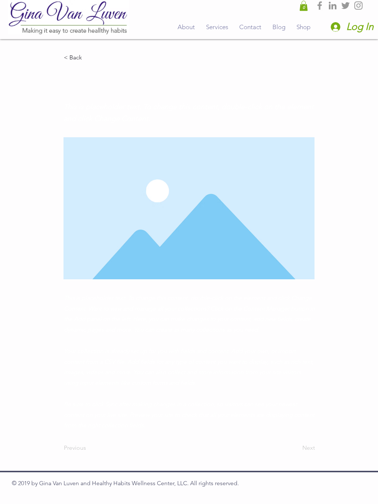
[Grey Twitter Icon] (345, 5)
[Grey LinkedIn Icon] (332, 5)
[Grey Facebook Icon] (319, 5)
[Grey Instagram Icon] (358, 5)
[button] (303, 6)
